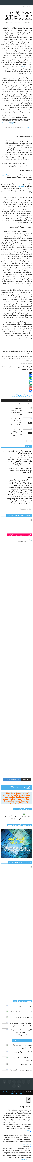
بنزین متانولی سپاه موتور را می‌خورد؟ (21, 1011)
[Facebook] (16, 375)
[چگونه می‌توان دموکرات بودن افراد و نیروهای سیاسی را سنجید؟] (27, 410)
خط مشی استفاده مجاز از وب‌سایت (12, 1092)
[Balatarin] (16, 383)
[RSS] (14, 1082)
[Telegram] (16, 380)
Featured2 (29, 412)
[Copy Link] (16, 386)
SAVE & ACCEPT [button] (25, 1159)
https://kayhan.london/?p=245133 (21, 396)
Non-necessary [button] (27, 1144)
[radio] (31, 364)
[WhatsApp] (16, 378)
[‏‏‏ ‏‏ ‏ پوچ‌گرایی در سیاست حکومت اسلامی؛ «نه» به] (16, 742)
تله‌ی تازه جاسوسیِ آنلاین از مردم (22, 1052)
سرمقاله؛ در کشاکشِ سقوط (23, 1017)
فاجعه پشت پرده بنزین (25, 1006)
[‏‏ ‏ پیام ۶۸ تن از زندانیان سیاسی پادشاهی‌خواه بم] (16, 621)
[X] (16, 373)
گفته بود (5, 175)
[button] (30, 2)
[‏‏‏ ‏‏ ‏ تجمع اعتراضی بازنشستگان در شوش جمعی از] (16, 700)
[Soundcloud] (9, 1082)
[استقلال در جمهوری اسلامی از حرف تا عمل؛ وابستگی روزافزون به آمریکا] (27, 421)
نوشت (24, 66)
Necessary (27, 1132)
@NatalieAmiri (6, 122)
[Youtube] (14, 1086)
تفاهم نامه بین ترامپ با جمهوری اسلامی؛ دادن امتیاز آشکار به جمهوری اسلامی (16, 433)
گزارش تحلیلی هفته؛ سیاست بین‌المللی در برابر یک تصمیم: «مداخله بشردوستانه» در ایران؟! (21, 1032)
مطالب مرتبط (26, 401)
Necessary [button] (28, 1130)
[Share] (16, 391)
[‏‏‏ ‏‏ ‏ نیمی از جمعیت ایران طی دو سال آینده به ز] (16, 673)
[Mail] (19, 1082)
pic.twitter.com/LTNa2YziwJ (10, 123)
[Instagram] (23, 1082)
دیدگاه (30, 422)
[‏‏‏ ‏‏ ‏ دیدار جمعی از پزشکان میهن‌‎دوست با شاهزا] (16, 562)
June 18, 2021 (25, 127)
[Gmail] (16, 388)
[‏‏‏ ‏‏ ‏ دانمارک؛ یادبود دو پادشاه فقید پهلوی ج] (16, 582)
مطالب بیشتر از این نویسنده (22, 403)
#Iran (12, 122)
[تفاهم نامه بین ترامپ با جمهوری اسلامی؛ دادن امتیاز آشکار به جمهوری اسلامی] (27, 431)
